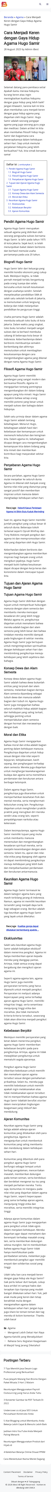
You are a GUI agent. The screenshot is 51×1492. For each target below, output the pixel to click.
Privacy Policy (41, 1472)
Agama (20, 17)
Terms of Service (25, 1476)
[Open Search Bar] (40, 4)
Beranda (8, 17)
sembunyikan (24, 164)
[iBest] (4, 4)
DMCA (32, 1487)
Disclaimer (28, 1472)
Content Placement (12, 1472)
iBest (15, 1484)
